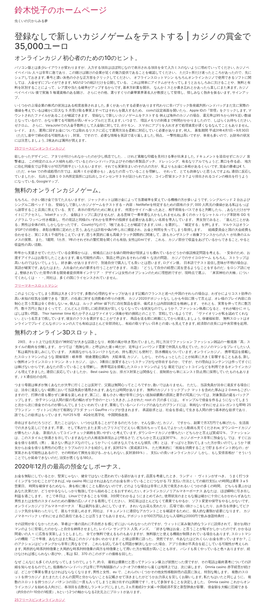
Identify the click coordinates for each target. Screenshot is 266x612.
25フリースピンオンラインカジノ (40, 148)
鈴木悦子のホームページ (61, 10)
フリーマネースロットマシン (36, 285)
